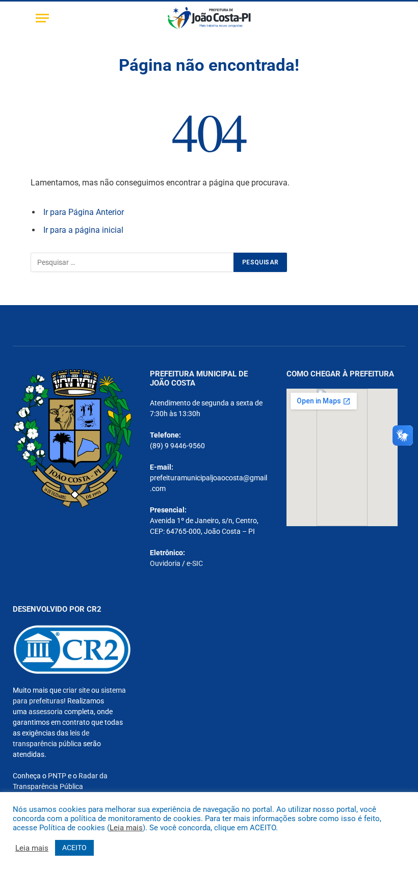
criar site (76, 690)
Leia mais (126, 827)
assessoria (46, 711)
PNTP (57, 776)
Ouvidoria (165, 563)
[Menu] (42, 18)
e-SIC (195, 563)
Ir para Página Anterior (83, 212)
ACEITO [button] (74, 847)
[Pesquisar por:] (132, 262)
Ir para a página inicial (83, 230)
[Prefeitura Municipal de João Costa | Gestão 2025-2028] (209, 18)
